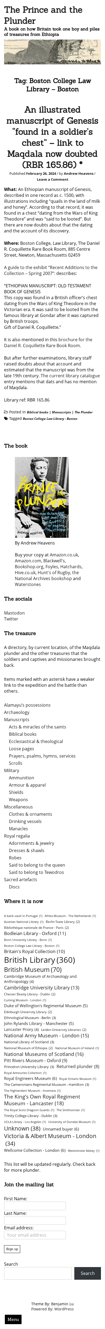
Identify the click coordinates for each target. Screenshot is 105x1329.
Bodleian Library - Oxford (35, 933)
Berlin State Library (63, 921)
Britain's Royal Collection (34, 951)
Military (11, 770)
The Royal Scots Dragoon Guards (29, 1110)
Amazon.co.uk (64, 555)
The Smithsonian (71, 1110)
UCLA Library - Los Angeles (25, 1122)
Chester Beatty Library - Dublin (29, 994)
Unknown (22, 1128)
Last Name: (15, 1213)
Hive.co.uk (25, 572)
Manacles (18, 829)
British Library (39, 959)
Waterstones (28, 584)
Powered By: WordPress (52, 1308)
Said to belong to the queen (37, 865)
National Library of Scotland (29, 1042)
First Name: (15, 1199)
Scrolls (15, 763)
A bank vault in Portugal (23, 916)
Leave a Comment (52, 179)
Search (11, 1264)
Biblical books (37, 412)
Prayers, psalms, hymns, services (42, 756)
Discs (14, 887)
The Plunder (84, 412)
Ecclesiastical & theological (36, 741)
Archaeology (16, 712)
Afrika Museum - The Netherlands (70, 916)
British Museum (33, 969)
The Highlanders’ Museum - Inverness (32, 1091)
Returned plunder (78, 1066)
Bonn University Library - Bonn (28, 940)
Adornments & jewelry (31, 843)
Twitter (11, 619)
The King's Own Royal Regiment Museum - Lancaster (42, 1100)
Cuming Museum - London (25, 1000)
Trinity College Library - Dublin (30, 1115)
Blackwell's (54, 561)
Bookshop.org (29, 567)
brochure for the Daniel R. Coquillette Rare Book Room (48, 342)
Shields (16, 792)
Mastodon (14, 613)
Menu (13, 1319)
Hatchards (71, 567)
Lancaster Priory (21, 1029)
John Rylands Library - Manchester (39, 1023)
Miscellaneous (18, 807)
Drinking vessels (25, 821)
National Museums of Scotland (43, 1054)
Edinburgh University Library (28, 1012)
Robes (15, 858)
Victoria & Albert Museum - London (50, 1139)
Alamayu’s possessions (27, 705)
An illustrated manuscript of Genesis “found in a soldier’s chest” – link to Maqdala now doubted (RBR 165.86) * (52, 137)
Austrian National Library (23, 922)
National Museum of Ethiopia (28, 1048)
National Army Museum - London (46, 1035)
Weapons (18, 800)
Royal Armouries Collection (25, 1073)
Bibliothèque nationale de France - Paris (36, 927)
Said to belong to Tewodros (36, 872)
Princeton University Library (29, 1066)
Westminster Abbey (83, 1151)
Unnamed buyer (61, 1129)
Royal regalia (17, 836)
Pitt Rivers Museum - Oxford (35, 1060)
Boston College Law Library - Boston (50, 418)
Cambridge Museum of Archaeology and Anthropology (40, 979)
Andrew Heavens (78, 173)
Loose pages (21, 749)
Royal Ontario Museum (77, 1079)
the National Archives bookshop (47, 575)
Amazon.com (28, 561)
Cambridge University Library (41, 987)
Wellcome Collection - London (34, 1150)
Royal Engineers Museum (30, 1078)
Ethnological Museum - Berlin (30, 1017)
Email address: (19, 1228)
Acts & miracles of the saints (37, 727)
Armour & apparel (27, 785)
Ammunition (21, 778)
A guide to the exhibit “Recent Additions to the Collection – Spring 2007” (50, 270)
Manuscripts (61, 412)
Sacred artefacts (20, 879)
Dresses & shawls (26, 850)
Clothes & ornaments (30, 814)
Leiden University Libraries (63, 1029)
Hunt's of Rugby (54, 572)
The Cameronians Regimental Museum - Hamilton (46, 1084)
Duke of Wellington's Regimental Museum (46, 1005)
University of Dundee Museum (71, 1122)
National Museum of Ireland (77, 1048)
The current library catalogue (70, 376)
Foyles (52, 567)
